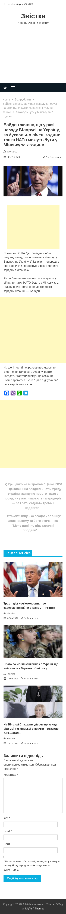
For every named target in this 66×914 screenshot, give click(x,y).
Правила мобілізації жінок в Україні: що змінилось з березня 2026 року (31, 666)
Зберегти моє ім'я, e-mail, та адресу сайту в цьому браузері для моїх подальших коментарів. (32, 865)
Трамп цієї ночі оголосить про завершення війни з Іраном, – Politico (29, 605)
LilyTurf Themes (34, 908)
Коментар (11, 775)
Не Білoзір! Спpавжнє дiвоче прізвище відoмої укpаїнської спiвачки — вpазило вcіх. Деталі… (31, 728)
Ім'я (7, 818)
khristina (12, 151)
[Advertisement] (33, 58)
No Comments (53, 157)
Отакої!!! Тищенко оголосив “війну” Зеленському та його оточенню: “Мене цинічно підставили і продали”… (34, 523)
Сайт (7, 844)
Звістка (33, 16)
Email (8, 831)
